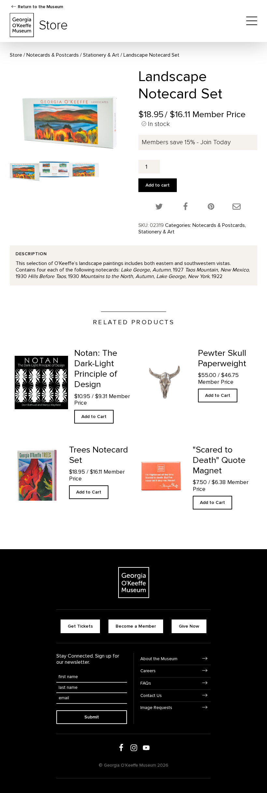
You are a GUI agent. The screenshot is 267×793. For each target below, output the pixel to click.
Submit (91, 717)
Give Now (189, 626)
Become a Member (136, 626)
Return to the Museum (40, 6)
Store (16, 55)
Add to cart (158, 185)
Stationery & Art (101, 55)
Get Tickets (80, 626)
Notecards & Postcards (52, 55)
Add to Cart (93, 416)
